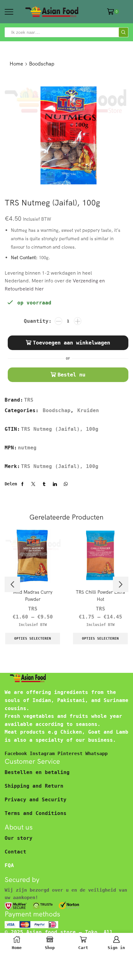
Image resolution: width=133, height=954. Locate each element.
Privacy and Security (35, 800)
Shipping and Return (34, 786)
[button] (12, 584)
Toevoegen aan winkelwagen (71, 343)
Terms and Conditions (35, 813)
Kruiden (88, 410)
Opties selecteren (32, 639)
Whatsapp (96, 753)
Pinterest (71, 753)
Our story (18, 838)
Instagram (44, 753)
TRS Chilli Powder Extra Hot (100, 595)
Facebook (17, 753)
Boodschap (41, 64)
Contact (15, 852)
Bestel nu (71, 374)
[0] (118, 11)
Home (16, 64)
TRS (28, 400)
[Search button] (123, 32)
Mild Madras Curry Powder (33, 595)
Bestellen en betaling (37, 772)
